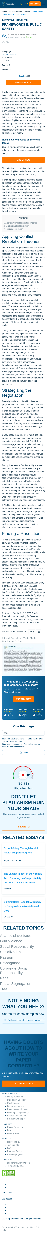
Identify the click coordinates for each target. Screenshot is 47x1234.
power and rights (14, 362)
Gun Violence (11, 941)
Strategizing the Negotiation (16, 226)
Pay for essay (13, 1103)
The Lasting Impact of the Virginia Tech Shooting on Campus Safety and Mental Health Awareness (23, 878)
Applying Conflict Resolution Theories (20, 223)
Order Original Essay (23, 82)
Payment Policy (14, 1151)
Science (27, 12)
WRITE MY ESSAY (23, 699)
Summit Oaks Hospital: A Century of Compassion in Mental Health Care (22, 906)
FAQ (9, 1148)
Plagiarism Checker (16, 1100)
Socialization (10, 952)
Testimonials (13, 1145)
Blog (9, 1130)
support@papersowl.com (18, 1163)
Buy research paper (16, 1119)
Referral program (15, 1154)
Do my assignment (15, 1106)
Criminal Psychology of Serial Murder (19, 638)
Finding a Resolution (13, 229)
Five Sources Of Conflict (13, 641)
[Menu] (22, 733)
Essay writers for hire (17, 1115)
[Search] (5, 1020)
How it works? (13, 1142)
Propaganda (10, 963)
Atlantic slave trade (15, 936)
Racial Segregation (15, 984)
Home (4, 12)
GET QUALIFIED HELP (23, 1084)
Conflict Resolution (9, 55)
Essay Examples (15, 12)
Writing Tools (13, 1133)
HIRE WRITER (24, 827)
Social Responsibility (17, 946)
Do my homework (15, 1097)
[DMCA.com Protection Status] (8, 1173)
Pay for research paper (17, 1109)
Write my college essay (18, 1112)
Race (4, 978)
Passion (6, 957)
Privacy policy (8, 1227)
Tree (3, 989)
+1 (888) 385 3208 (15, 1166)
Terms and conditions (25, 1227)
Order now (35, 4)
